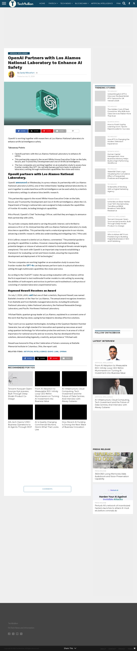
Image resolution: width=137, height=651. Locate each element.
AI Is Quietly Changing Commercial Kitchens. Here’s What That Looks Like (46, 426)
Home (42, 3)
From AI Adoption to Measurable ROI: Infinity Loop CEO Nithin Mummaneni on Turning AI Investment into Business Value (47, 395)
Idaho (50, 352)
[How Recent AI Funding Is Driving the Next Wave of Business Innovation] (74, 412)
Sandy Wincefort (27, 73)
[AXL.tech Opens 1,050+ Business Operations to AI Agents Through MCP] (20, 412)
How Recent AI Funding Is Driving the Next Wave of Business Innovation (74, 424)
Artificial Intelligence (102, 3)
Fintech (52, 3)
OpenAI (63, 352)
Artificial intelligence (35, 352)
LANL (56, 352)
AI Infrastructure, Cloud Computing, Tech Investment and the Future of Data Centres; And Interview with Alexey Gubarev (73, 395)
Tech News (65, 3)
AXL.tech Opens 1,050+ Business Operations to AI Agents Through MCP (20, 424)
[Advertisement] (68, 27)
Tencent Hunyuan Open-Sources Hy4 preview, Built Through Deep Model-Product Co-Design (20, 394)
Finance (120, 3)
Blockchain (81, 3)
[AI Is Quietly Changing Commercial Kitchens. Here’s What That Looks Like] (47, 412)
